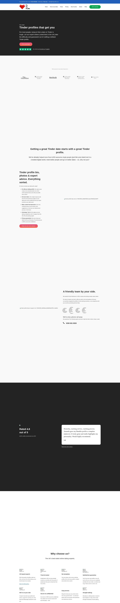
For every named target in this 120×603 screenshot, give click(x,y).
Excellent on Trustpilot (45, 49)
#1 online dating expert (29, 216)
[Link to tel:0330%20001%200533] (64, 323)
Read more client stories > (67, 447)
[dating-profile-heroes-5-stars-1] (25, 48)
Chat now (45, 1)
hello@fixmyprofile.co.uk (54, 2)
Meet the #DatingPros (24, 584)
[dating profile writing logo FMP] (24, 5)
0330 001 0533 (71, 323)
